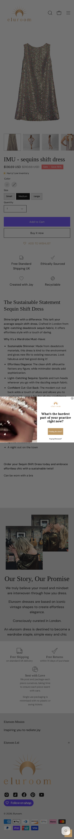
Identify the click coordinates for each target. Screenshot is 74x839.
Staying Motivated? (55, 439)
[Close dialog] (72, 398)
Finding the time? (55, 431)
